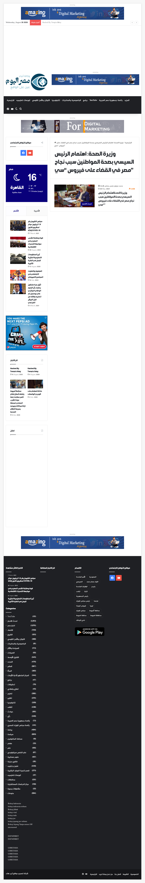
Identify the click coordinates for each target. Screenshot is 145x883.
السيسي (79, 581)
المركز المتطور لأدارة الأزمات (18, 675)
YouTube (93, 100)
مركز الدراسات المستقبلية (18, 784)
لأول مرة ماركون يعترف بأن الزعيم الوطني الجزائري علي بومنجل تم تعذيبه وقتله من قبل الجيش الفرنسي (34, 294)
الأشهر (16, 211)
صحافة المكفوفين (15, 739)
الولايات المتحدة (81, 586)
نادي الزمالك (80, 620)
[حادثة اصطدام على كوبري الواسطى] (35, 384)
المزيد (126, 100)
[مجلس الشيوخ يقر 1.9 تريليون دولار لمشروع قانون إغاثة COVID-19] (18, 225)
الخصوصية (134, 874)
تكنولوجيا (56, 100)
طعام (10, 743)
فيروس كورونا (81, 605)
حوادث (10, 711)
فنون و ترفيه (13, 766)
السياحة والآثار (13, 648)
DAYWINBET (13, 836)
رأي (9, 716)
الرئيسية (10, 100)
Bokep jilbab (13, 809)
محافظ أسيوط (94, 610)
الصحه (10, 662)
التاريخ (10, 634)
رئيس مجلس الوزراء (83, 601)
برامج (85, 100)
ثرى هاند (9, 873)
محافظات (11, 779)
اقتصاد (10, 630)
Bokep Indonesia (14, 803)
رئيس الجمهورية (82, 596)
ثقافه (10, 707)
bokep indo (12, 815)
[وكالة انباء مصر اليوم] (26, 82)
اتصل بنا (118, 874)
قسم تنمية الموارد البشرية (18, 770)
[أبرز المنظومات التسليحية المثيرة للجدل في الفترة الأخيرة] (18, 258)
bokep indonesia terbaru (17, 806)
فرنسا (96, 601)
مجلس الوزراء (80, 610)
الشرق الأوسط (13, 657)
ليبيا (91, 605)
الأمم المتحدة (80, 577)
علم (9, 748)
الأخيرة (37, 211)
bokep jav (12, 818)
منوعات (11, 793)
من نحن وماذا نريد (106, 874)
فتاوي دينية (12, 761)
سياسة (10, 734)
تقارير (10, 698)
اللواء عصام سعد (92, 581)
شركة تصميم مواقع (20, 873)
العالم (10, 666)
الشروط (126, 874)
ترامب (78, 591)
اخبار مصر (11, 625)
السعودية (92, 577)
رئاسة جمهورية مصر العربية (110, 100)
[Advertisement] (72, 47)
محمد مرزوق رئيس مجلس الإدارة (111, 186)
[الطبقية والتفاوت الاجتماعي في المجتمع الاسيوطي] (18, 275)
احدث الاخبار (12, 621)
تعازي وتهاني (13, 689)
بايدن (93, 586)
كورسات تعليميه (23, 100)
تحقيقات (11, 684)
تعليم (10, 693)
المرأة (10, 671)
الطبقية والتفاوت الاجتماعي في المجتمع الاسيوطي (35, 274)
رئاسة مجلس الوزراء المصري (18, 725)
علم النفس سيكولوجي (17, 752)
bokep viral (12, 812)
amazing (72, 5)
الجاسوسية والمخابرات (71, 100)
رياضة (10, 730)
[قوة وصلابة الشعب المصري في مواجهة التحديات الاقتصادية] (18, 242)
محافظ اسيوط (81, 615)
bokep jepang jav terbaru (17, 821)
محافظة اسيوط (95, 615)
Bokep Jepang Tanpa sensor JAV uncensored (20, 826)
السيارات (11, 652)
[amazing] (72, 13)
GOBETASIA (13, 848)
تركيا (86, 591)
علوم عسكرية (13, 757)
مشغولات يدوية (14, 788)
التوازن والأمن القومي (41, 100)
